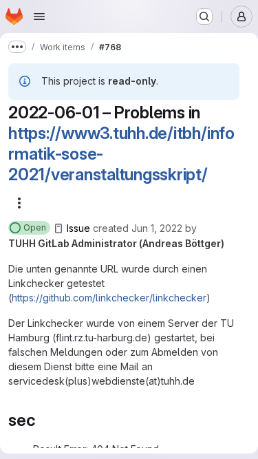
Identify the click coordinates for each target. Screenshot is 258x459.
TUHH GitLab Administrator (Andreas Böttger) (116, 243)
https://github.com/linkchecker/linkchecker (109, 297)
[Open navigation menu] (39, 17)
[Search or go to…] (204, 16)
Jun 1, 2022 (156, 228)
